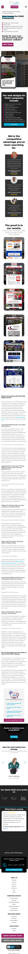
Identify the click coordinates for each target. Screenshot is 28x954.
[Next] (25, 762)
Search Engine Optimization (14, 902)
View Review (15, 845)
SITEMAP (10, 953)
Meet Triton (14, 886)
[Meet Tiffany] (14, 764)
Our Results (14, 882)
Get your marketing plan (14, 869)
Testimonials (14, 880)
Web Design (14, 900)
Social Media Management (14, 906)
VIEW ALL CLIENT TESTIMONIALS (13, 853)
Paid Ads (14, 904)
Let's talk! (14, 736)
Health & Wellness (14, 920)
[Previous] (2, 762)
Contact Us (14, 884)
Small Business (14, 918)
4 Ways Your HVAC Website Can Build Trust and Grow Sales (14, 712)
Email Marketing (14, 908)
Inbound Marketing (14, 898)
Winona (14, 930)
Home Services (14, 916)
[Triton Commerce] (14, 4)
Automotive (14, 922)
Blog (14, 890)
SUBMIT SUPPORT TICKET (12, 936)
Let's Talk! (14, 6)
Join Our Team (14, 888)
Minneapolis (14, 928)
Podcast (14, 892)
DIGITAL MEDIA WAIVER (13, 940)
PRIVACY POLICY (16, 953)
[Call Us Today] (2, 7)
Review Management (14, 910)
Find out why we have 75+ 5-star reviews (13, 807)
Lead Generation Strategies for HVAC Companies (14, 704)
